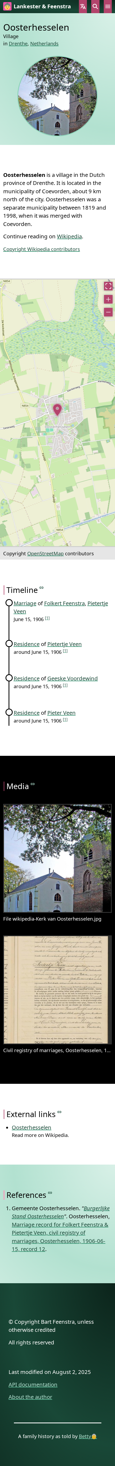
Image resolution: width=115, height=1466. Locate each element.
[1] (47, 617)
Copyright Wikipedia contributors (41, 249)
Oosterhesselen (31, 1127)
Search (95, 6)
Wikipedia (69, 236)
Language (83, 6)
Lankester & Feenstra (42, 6)
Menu (108, 6)
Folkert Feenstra (64, 603)
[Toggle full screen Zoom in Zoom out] (57, 413)
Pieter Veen (61, 712)
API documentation (33, 1384)
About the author (30, 1397)
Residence (27, 644)
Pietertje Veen (64, 644)
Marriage (25, 603)
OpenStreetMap (45, 553)
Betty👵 (88, 1436)
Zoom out (108, 312)
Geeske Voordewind (72, 678)
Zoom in (108, 299)
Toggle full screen (108, 286)
